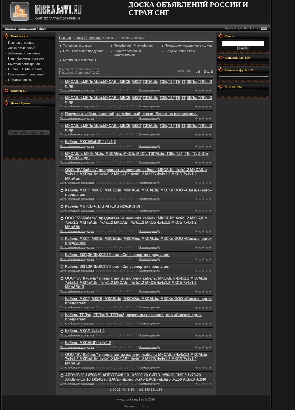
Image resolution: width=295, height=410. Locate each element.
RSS (264, 28)
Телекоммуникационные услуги (188, 45)
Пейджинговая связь (180, 51)
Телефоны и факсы (77, 45)
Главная (10, 28)
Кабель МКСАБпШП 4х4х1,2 (90, 142)
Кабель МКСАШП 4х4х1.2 (88, 343)
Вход (42, 28)
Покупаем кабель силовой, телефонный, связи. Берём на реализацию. (131, 114)
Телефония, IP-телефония (133, 45)
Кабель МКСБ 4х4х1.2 (85, 331)
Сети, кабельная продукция (83, 51)
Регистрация (27, 28)
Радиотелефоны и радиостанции (127, 52)
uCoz (144, 406)
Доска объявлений (87, 37)
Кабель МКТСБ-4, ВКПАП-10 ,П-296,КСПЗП (103, 206)
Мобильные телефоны (79, 60)
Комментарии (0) (149, 90)
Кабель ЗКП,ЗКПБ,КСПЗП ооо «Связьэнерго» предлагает (117, 255)
